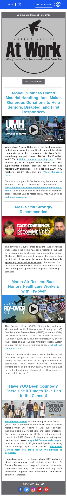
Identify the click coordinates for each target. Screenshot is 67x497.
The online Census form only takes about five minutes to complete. (33, 449)
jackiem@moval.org (16, 197)
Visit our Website (33, 81)
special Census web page (44, 440)
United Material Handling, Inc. (36, 159)
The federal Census (16, 421)
